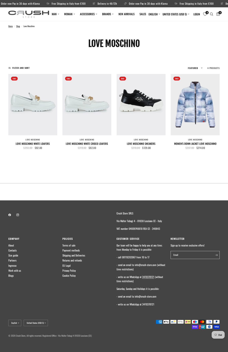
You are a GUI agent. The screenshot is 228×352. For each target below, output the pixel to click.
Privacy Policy (69, 271)
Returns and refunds (72, 260)
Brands (106, 14)
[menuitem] (55, 14)
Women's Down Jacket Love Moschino (195, 144)
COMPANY (13, 238)
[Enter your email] (216, 255)
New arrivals (127, 14)
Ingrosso (12, 265)
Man (54, 14)
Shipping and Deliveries (73, 255)
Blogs (11, 276)
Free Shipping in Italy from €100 (64, 3)
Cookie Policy (69, 276)
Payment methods (71, 250)
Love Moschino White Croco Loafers (87, 144)
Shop (18, 26)
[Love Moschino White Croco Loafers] (86, 104)
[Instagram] (20, 215)
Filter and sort (21, 67)
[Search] (211, 14)
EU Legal (66, 265)
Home (10, 26)
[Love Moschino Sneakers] (141, 104)
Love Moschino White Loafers (33, 144)
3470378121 (148, 277)
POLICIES (67, 238)
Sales (143, 14)
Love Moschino (33, 139)
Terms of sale (68, 245)
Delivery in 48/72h (102, 3)
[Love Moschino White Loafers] (32, 104)
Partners (12, 260)
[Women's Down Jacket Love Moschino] (195, 104)
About (11, 245)
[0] (217, 14)
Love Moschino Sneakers (141, 144)
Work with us (14, 271)
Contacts (12, 250)
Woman (68, 14)
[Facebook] (12, 215)
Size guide (13, 255)
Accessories (87, 14)
